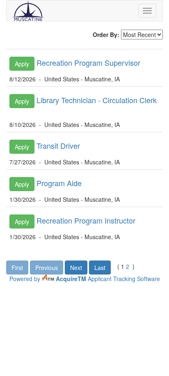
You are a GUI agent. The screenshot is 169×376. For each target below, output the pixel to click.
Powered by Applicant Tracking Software (84, 279)
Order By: (106, 34)
